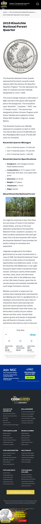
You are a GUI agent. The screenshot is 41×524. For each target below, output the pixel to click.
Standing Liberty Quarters (9, 457)
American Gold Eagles (27, 416)
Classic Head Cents (8, 481)
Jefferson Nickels (25, 435)
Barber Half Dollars (26, 485)
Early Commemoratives (9, 413)
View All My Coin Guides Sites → (20, 492)
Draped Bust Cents (7, 479)
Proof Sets (5, 418)
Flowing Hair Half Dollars (27, 481)
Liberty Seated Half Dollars (28, 483)
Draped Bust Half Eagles (27, 457)
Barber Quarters (7, 455)
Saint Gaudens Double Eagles (11, 424)
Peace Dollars (6, 435)
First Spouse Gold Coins (27, 422)
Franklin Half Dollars (26, 474)
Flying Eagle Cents (8, 475)
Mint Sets (5, 420)
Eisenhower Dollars (8, 437)
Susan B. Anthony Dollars (9, 440)
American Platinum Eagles (28, 418)
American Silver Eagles (27, 414)
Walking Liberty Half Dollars (28, 479)
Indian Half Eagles (26, 462)
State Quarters (7, 462)
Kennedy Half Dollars (26, 477)
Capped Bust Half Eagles (27, 453)
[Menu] (3, 8)
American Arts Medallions (28, 411)
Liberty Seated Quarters (9, 453)
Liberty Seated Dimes (26, 442)
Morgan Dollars (7, 433)
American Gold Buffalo (27, 420)
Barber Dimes (24, 444)
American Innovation (8, 444)
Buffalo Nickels (25, 433)
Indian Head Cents (8, 477)
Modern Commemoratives (10, 416)
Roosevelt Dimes (25, 440)
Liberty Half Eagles (26, 459)
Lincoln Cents (6, 472)
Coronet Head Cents (8, 483)
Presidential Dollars (8, 442)
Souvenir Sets (6, 422)
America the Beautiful (8, 464)
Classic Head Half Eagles (27, 455)
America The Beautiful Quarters (19, 3)
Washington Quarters (8, 459)
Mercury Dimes (25, 437)
